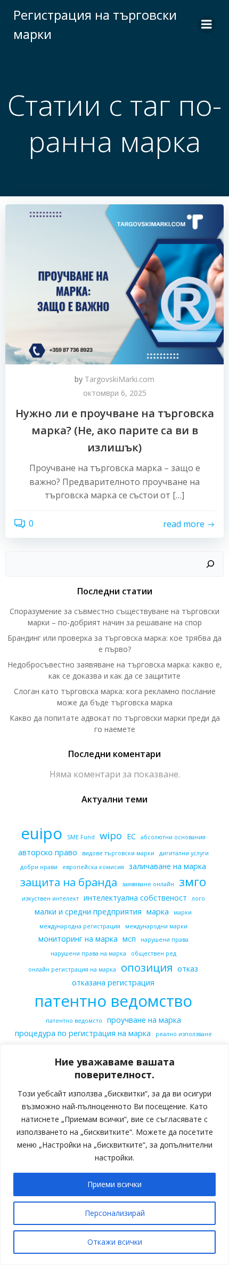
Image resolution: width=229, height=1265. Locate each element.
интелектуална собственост (135, 898)
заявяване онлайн (148, 884)
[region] (114, 1154)
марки (183, 912)
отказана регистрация (113, 982)
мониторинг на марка (78, 939)
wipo (111, 835)
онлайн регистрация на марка (72, 969)
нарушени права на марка (88, 953)
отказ (187, 969)
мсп (129, 939)
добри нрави (39, 867)
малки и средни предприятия (88, 911)
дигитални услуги (184, 853)
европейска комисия (93, 867)
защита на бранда (68, 881)
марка (157, 911)
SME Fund (81, 837)
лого (198, 898)
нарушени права (165, 939)
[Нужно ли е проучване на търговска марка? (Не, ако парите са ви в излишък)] (114, 283)
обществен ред (153, 953)
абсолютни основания (173, 837)
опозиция (147, 967)
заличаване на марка (167, 866)
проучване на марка (144, 1020)
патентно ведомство (113, 1001)
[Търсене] (210, 564)
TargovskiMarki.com (119, 379)
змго (192, 881)
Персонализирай (115, 1213)
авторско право (47, 852)
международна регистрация (79, 926)
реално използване (184, 1034)
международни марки (156, 926)
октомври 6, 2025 (114, 393)
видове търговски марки (118, 853)
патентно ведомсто (74, 1020)
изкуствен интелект (50, 898)
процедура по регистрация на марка (83, 1033)
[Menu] (207, 24)
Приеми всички (114, 1184)
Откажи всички (114, 1242)
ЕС (131, 836)
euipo (41, 833)
